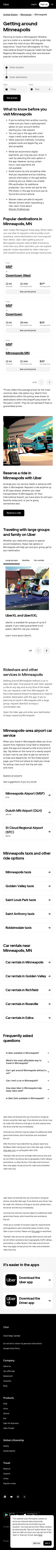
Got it (47, 1543)
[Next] (46, 650)
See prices (12, 98)
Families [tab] (25, 560)
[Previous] (38, 650)
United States (10, 14)
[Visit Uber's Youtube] (11, 1497)
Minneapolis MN (17, 353)
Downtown (14, 314)
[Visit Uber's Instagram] (18, 1497)
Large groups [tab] (11, 560)
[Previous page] (41, 382)
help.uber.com (9, 1150)
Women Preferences (19, 209)
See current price (28, 292)
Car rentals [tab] (39, 560)
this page (36, 1231)
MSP (9, 267)
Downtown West (18, 275)
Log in (34, 4)
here (40, 1535)
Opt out (36, 1543)
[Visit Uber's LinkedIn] (5, 1497)
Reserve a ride (14, 513)
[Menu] (52, 4)
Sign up (44, 4)
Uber (6, 4)
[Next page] (49, 382)
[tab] (48, 560)
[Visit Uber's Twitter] (24, 1497)
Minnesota (26, 14)
